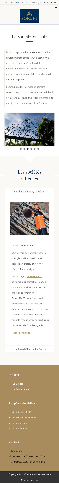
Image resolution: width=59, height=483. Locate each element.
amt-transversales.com (39, 474)
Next (50, 129)
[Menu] (55, 6)
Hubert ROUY (34, 276)
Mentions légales (29, 480)
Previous (9, 129)
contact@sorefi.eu (39, 2)
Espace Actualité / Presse (15, 2)
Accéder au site (21, 333)
